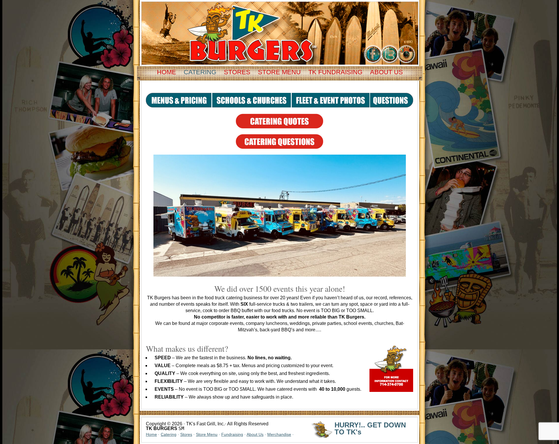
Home (166, 72)
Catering (200, 72)
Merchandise (279, 434)
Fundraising (232, 434)
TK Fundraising (335, 72)
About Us (386, 72)
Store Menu (279, 72)
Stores (237, 72)
